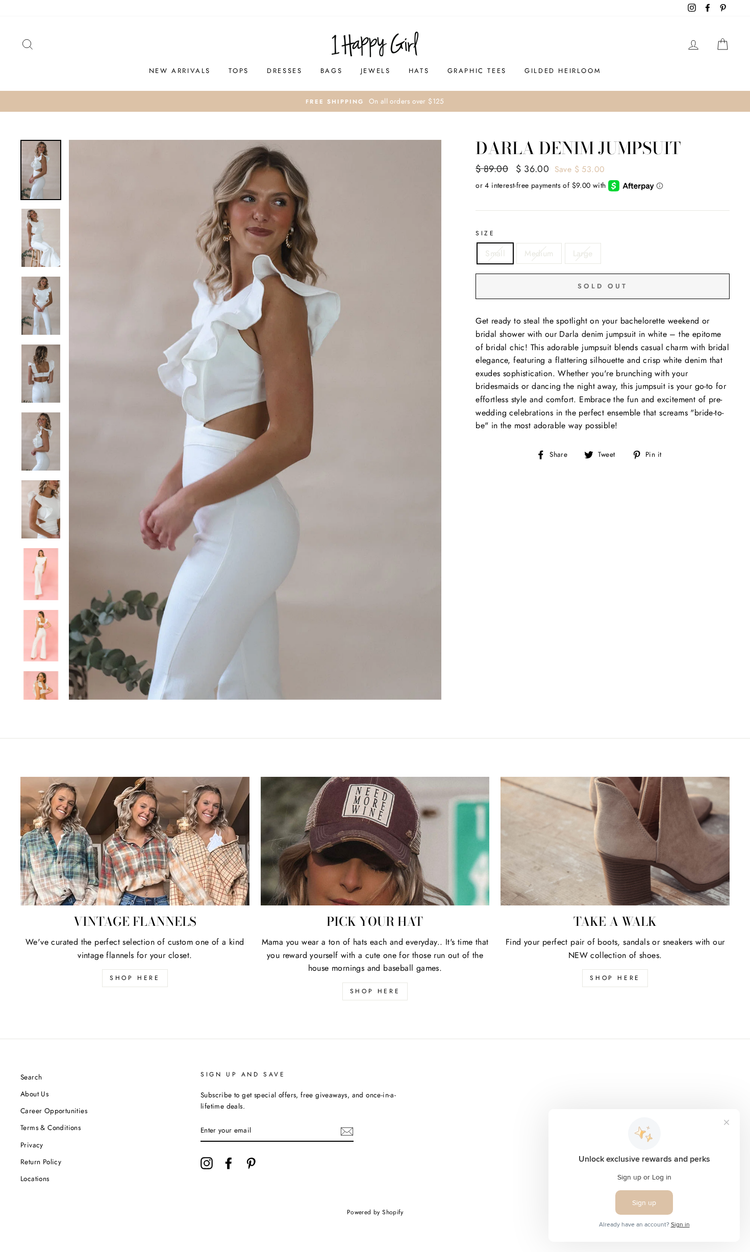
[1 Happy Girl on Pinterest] (251, 1163)
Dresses (284, 71)
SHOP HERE (135, 978)
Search (31, 1077)
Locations (34, 1178)
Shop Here (375, 991)
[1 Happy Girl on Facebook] (228, 1163)
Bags (331, 71)
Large (583, 253)
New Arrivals (180, 71)
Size (485, 233)
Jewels (376, 71)
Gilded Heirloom (562, 71)
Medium (538, 253)
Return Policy (40, 1162)
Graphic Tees (477, 71)
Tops (238, 71)
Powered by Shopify (375, 1212)
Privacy (31, 1145)
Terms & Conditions (50, 1127)
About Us (34, 1094)
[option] (375, 101)
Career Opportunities (53, 1111)
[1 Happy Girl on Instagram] (207, 1163)
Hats (419, 71)
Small (495, 253)
